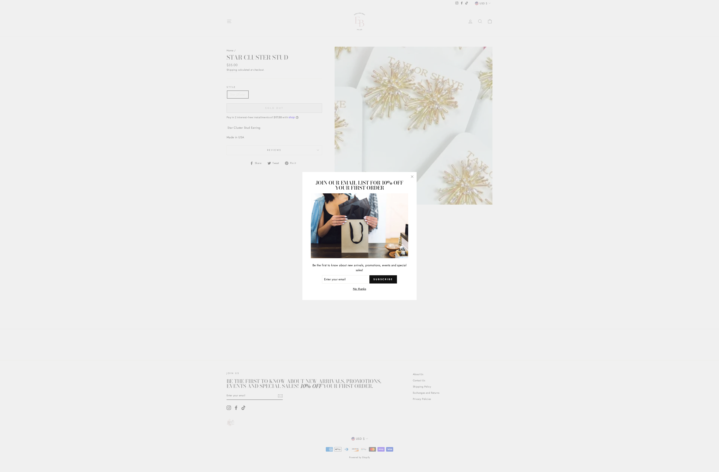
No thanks (359, 289)
